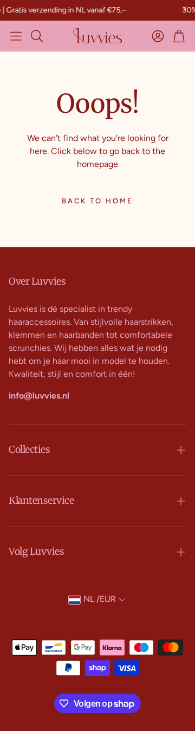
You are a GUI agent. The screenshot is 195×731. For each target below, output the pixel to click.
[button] (16, 35)
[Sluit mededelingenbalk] (184, 8)
